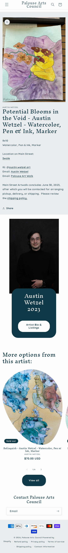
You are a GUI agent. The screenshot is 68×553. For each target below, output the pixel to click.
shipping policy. (17, 198)
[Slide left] (26, 469)
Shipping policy (23, 546)
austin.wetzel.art (20, 167)
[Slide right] (41, 469)
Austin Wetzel (19, 171)
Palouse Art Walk (22, 176)
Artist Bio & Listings (34, 326)
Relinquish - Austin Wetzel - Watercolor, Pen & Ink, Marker (32, 449)
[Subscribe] (58, 511)
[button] (6, 4)
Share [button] (9, 208)
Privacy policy (38, 541)
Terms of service (56, 541)
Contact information (44, 546)
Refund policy (21, 541)
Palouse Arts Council (32, 537)
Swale (6, 158)
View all (34, 480)
